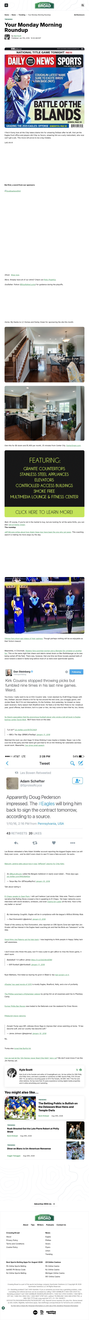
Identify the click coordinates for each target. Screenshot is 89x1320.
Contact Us (61, 1225)
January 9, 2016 (38, 919)
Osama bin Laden (54, 901)
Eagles (48, 1237)
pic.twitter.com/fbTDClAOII (26, 730)
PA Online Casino (52, 1266)
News (47, 1233)
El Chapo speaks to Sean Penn (17, 896)
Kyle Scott (17, 36)
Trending (9, 19)
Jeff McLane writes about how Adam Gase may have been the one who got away (38, 532)
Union (47, 1251)
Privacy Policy (12, 1240)
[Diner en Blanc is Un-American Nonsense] (75, 1150)
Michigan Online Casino (55, 1273)
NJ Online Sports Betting (16, 1273)
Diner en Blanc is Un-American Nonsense (29, 1148)
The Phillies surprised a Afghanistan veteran (22, 994)
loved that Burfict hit (22, 1048)
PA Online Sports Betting (16, 1266)
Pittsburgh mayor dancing (15, 1016)
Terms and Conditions (15, 1244)
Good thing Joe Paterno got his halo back (22, 939)
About (25, 1225)
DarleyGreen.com (73, 445)
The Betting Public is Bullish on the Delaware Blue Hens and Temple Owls (58, 1107)
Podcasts (50, 1225)
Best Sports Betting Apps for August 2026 (24, 1262)
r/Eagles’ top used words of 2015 (18, 984)
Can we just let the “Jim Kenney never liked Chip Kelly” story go (31, 1058)
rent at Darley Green (16, 525)
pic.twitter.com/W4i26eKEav (18, 876)
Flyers (47, 1247)
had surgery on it (62, 975)
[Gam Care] (42, 1312)
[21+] (35, 1312)
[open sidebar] (6, 5)
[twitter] (77, 1069)
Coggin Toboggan (14, 1156)
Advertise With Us (42, 1204)
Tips (33, 1225)
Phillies (48, 1240)
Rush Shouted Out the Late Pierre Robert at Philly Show (33, 1130)
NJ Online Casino (52, 1269)
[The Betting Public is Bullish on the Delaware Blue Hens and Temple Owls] (20, 1108)
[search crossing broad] (82, 5)
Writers (40, 1225)
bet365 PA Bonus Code (15, 1269)
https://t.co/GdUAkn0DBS (41, 960)
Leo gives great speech (34, 745)
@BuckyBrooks (15, 874)
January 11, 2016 (43, 734)
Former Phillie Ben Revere (15, 1006)
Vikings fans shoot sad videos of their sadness (24, 638)
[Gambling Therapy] (51, 1312)
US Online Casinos (53, 1262)
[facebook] (80, 1069)
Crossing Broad (13, 1233)
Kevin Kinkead (43, 1116)
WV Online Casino (52, 1276)
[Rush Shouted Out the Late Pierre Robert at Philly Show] (75, 1130)
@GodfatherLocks (27, 284)
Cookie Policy (12, 1247)
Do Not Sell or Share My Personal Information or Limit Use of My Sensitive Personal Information (44, 1306)
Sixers (47, 1244)
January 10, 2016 (43, 881)
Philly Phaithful (50, 280)
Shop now (15, 275)
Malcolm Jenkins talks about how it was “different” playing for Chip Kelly (34, 864)
